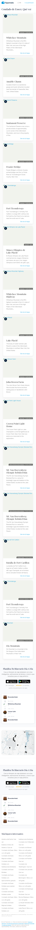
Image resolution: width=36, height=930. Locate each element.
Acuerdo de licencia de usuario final (15, 923)
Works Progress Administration (17, 464)
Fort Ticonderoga (15, 208)
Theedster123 (21, 640)
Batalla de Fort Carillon (17, 562)
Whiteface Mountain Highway (16, 295)
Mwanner (22, 32)
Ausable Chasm (13, 81)
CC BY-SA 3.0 (29, 32)
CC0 (31, 244)
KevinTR (27, 244)
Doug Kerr (22, 418)
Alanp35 (22, 76)
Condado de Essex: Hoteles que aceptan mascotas (8, 886)
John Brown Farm (15, 382)
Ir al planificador (29, 2)
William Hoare (20, 557)
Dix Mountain (13, 646)
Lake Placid (11, 340)
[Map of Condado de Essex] (18, 742)
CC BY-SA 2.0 (29, 418)
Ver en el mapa (25, 53)
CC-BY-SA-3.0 (28, 76)
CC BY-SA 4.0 (29, 161)
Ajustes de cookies (6, 925)
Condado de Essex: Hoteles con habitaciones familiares (9, 864)
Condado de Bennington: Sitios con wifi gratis (26, 877)
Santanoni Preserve (16, 123)
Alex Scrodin (21, 161)
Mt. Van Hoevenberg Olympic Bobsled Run (16, 471)
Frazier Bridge (13, 167)
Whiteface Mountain (16, 37)
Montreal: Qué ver (24, 894)
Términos (4, 923)
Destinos (30, 922)
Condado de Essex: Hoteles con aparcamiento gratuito (9, 877)
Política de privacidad (29, 923)
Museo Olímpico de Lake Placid (15, 251)
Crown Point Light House (15, 424)
